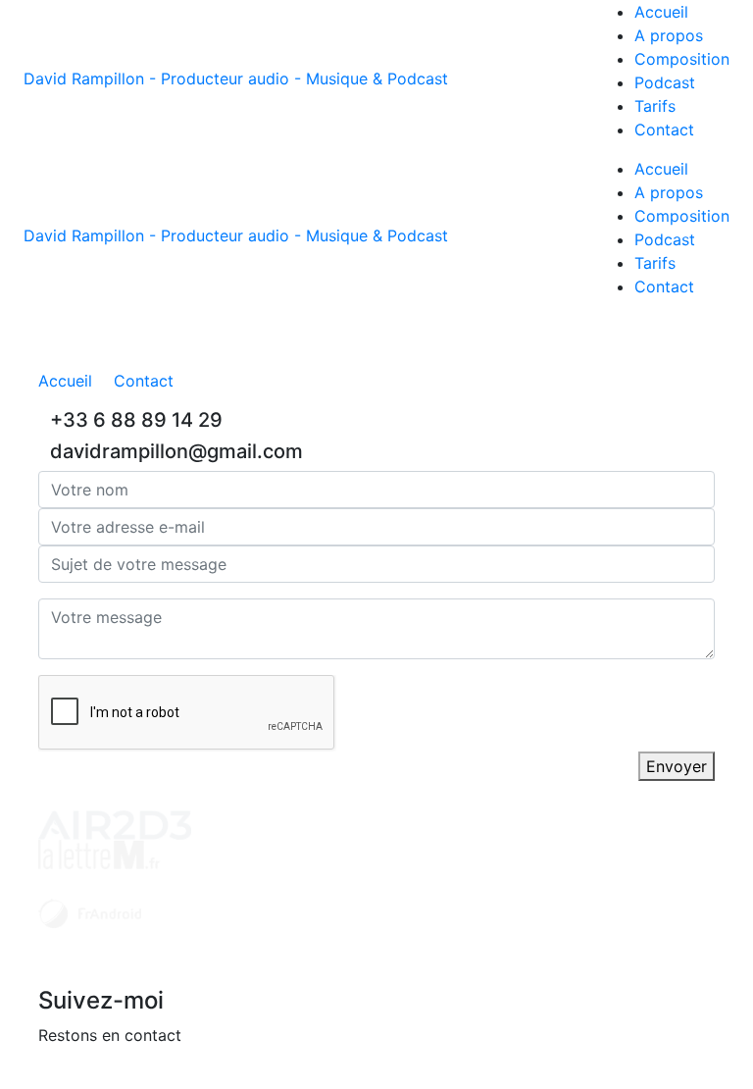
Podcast (664, 82)
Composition (681, 59)
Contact (664, 129)
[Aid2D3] (114, 823)
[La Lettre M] (99, 852)
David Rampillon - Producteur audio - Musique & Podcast (236, 78)
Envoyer (676, 766)
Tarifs (655, 106)
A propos (668, 35)
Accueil (661, 12)
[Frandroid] (89, 911)
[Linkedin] (47, 1076)
